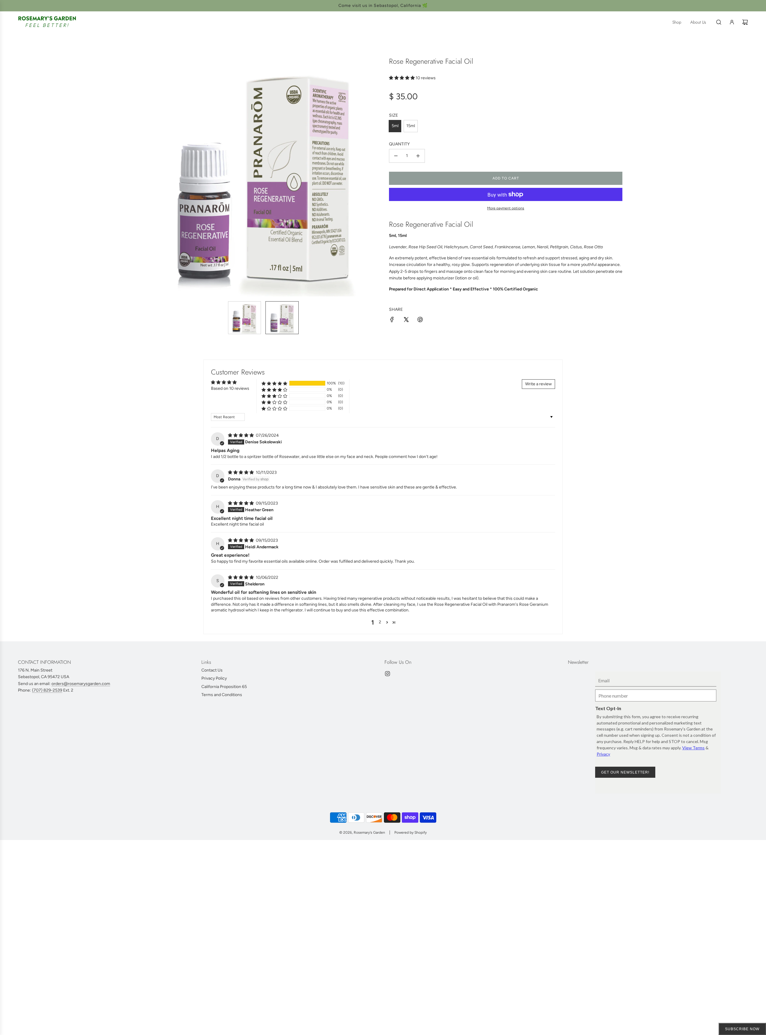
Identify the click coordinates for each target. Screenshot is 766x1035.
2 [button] (380, 622)
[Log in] (731, 22)
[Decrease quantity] (395, 155)
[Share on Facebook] (392, 320)
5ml (395, 125)
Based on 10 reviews (230, 388)
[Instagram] (387, 673)
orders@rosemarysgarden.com (80, 683)
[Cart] (745, 22)
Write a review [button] (538, 383)
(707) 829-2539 (47, 690)
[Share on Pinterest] (420, 320)
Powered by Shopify (410, 832)
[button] (151, 177)
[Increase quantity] (418, 155)
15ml (410, 125)
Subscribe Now (742, 1029)
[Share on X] (406, 320)
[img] (241, 435)
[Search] (718, 22)
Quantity (399, 144)
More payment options (505, 208)
